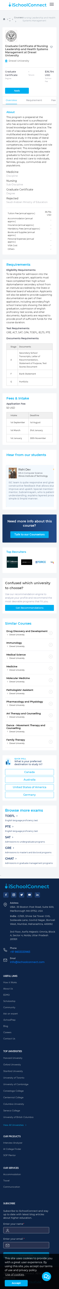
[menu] (52, 4)
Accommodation (12, 1174)
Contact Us (9, 1039)
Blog (5, 1026)
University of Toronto (13, 1078)
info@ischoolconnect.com (27, 962)
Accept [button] (16, 1283)
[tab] (11, 100)
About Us (8, 989)
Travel (6, 1181)
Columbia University (13, 1104)
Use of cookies (14, 1274)
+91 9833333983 (20, 951)
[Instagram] (13, 895)
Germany (29, 794)
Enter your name (13, 1223)
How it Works (10, 982)
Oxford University (12, 1065)
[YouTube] (29, 895)
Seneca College (11, 1111)
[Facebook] (6, 895)
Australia (30, 779)
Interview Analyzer (12, 1143)
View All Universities (13, 1125)
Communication (11, 1187)
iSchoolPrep (9, 1020)
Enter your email (14, 1238)
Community (9, 1007)
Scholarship (9, 1001)
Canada (29, 772)
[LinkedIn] (37, 895)
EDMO (6, 995)
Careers (7, 1032)
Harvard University (12, 1058)
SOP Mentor (9, 1155)
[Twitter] (21, 895)
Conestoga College (13, 1091)
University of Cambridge (15, 1084)
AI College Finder (12, 1149)
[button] (46, 1276)
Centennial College (13, 1097)
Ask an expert (10, 1014)
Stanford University (13, 1071)
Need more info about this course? (29, 523)
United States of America (29, 787)
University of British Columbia (18, 1117)
